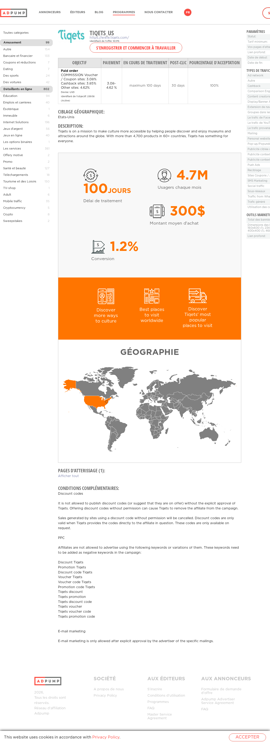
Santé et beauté (14, 168)
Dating (8, 69)
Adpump (41, 713)
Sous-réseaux (256, 191)
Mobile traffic (12, 201)
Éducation (10, 96)
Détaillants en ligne (17, 89)
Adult (7, 195)
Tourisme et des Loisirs (19, 181)
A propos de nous (109, 689)
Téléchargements (15, 175)
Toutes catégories (16, 33)
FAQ (151, 708)
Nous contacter (158, 12)
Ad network (255, 76)
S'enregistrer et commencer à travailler (136, 47)
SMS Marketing (257, 181)
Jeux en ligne (12, 135)
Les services (12, 148)
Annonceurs (50, 12)
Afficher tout (68, 476)
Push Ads (254, 165)
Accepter (247, 737)
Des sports (11, 76)
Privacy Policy (105, 695)
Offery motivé (13, 155)
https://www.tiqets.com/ (109, 37)
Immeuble (10, 116)
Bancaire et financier (17, 56)
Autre (7, 49)
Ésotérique (11, 109)
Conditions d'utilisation (166, 695)
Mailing (252, 133)
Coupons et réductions (19, 62)
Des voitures (12, 82)
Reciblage (254, 170)
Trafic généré (256, 202)
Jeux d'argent (13, 129)
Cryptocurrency (14, 208)
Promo (7, 162)
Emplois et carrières (17, 102)
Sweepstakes (12, 221)
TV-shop (9, 188)
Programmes (124, 12)
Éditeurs (77, 12)
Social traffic (256, 186)
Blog (99, 12)
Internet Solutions (16, 122)
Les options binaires (17, 142)
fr (188, 12)
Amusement (12, 42)
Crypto (8, 214)
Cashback (254, 86)
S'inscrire (154, 689)
